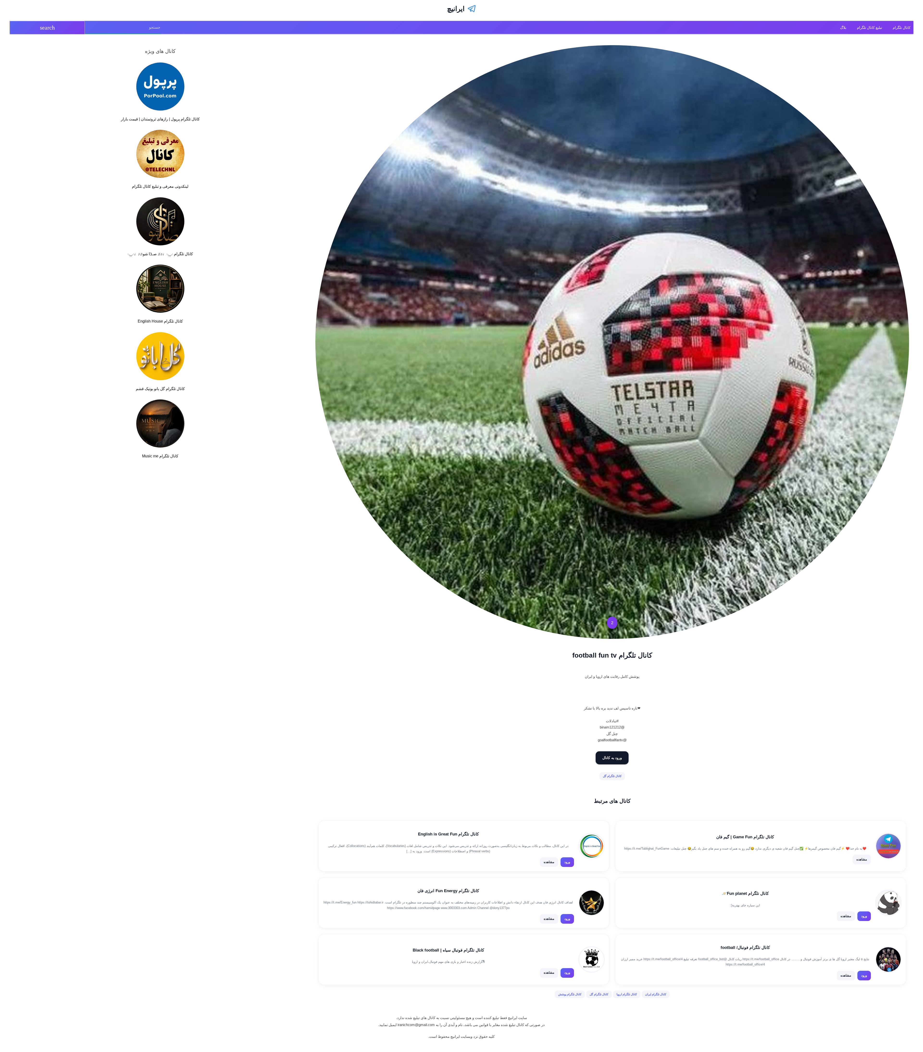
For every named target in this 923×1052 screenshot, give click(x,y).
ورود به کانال (612, 758)
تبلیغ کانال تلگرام (869, 27)
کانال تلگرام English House (160, 321)
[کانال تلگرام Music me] (160, 424)
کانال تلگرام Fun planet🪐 (745, 893)
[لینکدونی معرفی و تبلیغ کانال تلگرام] (160, 155)
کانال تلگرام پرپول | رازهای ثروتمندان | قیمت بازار (160, 119)
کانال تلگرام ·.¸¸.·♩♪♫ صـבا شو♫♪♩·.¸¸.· (160, 254)
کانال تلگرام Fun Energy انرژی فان (448, 891)
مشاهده (861, 859)
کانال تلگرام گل (612, 776)
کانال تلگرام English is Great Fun (448, 834)
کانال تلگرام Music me (160, 456)
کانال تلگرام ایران (655, 994)
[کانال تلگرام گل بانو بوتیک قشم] (160, 357)
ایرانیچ (456, 8)
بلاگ (843, 27)
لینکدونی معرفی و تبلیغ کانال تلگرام (160, 186)
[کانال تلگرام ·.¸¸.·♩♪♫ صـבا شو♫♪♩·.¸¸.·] (160, 222)
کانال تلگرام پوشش (569, 994)
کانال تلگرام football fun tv (612, 655)
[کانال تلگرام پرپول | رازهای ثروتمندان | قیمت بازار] (160, 87)
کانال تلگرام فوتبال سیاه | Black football (448, 950)
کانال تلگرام (902, 27)
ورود (567, 862)
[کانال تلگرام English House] (160, 290)
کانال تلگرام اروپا (627, 994)
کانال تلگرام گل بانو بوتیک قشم (160, 389)
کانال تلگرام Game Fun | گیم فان (745, 837)
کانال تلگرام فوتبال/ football (745, 947)
